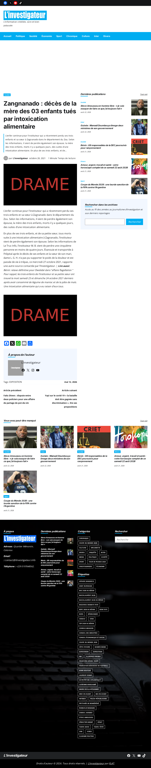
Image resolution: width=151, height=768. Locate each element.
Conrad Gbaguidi (86, 628)
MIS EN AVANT (101, 694)
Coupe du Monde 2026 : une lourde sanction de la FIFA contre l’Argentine (104, 185)
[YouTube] (15, 3)
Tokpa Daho (84, 727)
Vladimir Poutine (86, 736)
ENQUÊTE (92, 552)
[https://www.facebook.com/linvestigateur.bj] (129, 755)
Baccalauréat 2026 (87, 595)
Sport (82, 181)
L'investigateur (15, 755)
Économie (100, 566)
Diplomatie (95, 548)
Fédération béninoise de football (93, 666)
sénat (99, 722)
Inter (82, 122)
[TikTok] (20, 3)
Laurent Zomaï (85, 675)
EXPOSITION (15, 381)
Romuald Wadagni (87, 708)
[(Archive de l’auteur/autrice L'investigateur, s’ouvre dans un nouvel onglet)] (6, 159)
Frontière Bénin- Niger (88, 661)
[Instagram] (33, 370)
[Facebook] (5, 3)
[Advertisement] (75, 65)
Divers (83, 161)
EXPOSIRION (83, 652)
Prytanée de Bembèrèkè (89, 703)
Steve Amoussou (86, 717)
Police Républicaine (98, 699)
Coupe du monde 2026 (88, 642)
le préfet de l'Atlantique (90, 680)
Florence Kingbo (93, 656)
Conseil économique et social (92, 637)
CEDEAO (82, 619)
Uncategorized (85, 566)
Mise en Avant (85, 694)
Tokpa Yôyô (99, 727)
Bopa (81, 614)
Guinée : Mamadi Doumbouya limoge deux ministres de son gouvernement (102, 126)
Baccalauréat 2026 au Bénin (91, 600)
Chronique (83, 538)
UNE (80, 731)
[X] (10, 3)
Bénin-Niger (93, 614)
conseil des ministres (88, 633)
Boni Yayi (103, 609)
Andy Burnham (85, 586)
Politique (93, 557)
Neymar (82, 699)
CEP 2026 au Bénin (86, 623)
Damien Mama (100, 647)
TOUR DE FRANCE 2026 (97, 562)
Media (81, 557)
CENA (92, 619)
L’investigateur (20, 158)
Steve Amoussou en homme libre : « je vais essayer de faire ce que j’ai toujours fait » (102, 107)
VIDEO (89, 731)
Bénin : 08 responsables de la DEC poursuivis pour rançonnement (92, 459)
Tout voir (143, 94)
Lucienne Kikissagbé (87, 684)
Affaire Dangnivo (86, 581)
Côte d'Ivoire (84, 647)
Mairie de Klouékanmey (89, 689)
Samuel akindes (85, 713)
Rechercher (134, 221)
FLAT (111, 763)
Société (7, 95)
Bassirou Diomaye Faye (88, 605)
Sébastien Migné (86, 722)
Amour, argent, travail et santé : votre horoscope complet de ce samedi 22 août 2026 (104, 166)
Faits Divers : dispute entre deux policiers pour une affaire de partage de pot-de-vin (19, 399)
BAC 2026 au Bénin (86, 590)
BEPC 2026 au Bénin (87, 609)
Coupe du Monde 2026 (88, 543)
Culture (82, 548)
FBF (80, 656)
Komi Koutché (85, 670)
